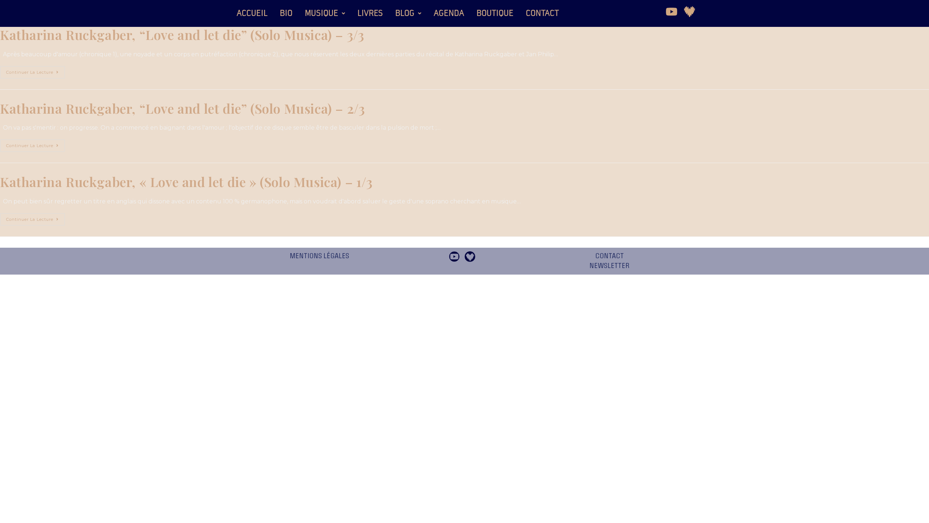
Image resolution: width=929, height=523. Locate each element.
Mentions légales (319, 256)
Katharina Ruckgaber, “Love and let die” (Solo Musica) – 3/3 (182, 34)
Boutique (494, 13)
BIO (286, 13)
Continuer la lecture (35, 70)
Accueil (252, 13)
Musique (321, 13)
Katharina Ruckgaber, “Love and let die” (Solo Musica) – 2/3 (182, 108)
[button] (324, 13)
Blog (404, 13)
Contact (542, 13)
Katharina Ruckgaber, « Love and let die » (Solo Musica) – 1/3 (186, 181)
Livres (370, 13)
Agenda (449, 13)
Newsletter (609, 266)
